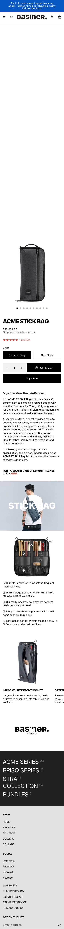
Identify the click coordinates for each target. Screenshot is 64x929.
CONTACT (9, 833)
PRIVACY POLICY (13, 907)
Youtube (8, 877)
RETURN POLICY (13, 896)
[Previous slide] (5, 506)
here (14, 473)
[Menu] (4, 17)
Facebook (8, 866)
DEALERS (8, 838)
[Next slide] (58, 506)
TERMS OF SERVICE (14, 902)
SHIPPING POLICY (14, 891)
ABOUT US (9, 827)
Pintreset (8, 872)
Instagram (9, 860)
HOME (6, 821)
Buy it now (32, 378)
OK (59, 924)
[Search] (12, 17)
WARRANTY (10, 885)
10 (47, 308)
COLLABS (8, 844)
